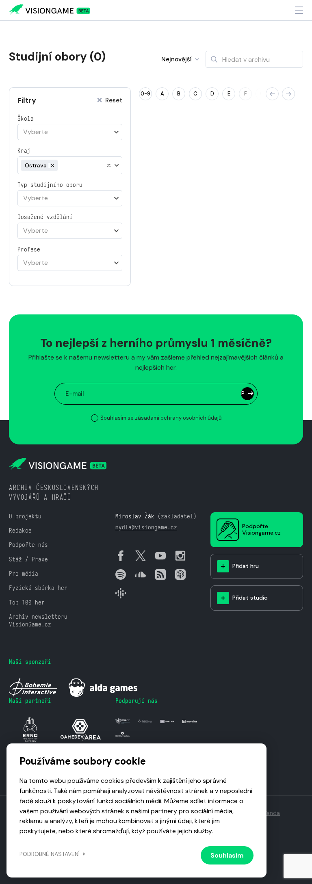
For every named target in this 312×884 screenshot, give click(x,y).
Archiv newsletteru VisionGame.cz (38, 620)
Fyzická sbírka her (38, 588)
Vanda (271, 813)
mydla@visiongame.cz (146, 527)
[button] (272, 93)
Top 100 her (27, 602)
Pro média (23, 573)
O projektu (25, 516)
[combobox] (69, 132)
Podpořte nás (28, 544)
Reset (113, 101)
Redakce (20, 530)
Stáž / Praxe (28, 559)
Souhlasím (227, 855)
